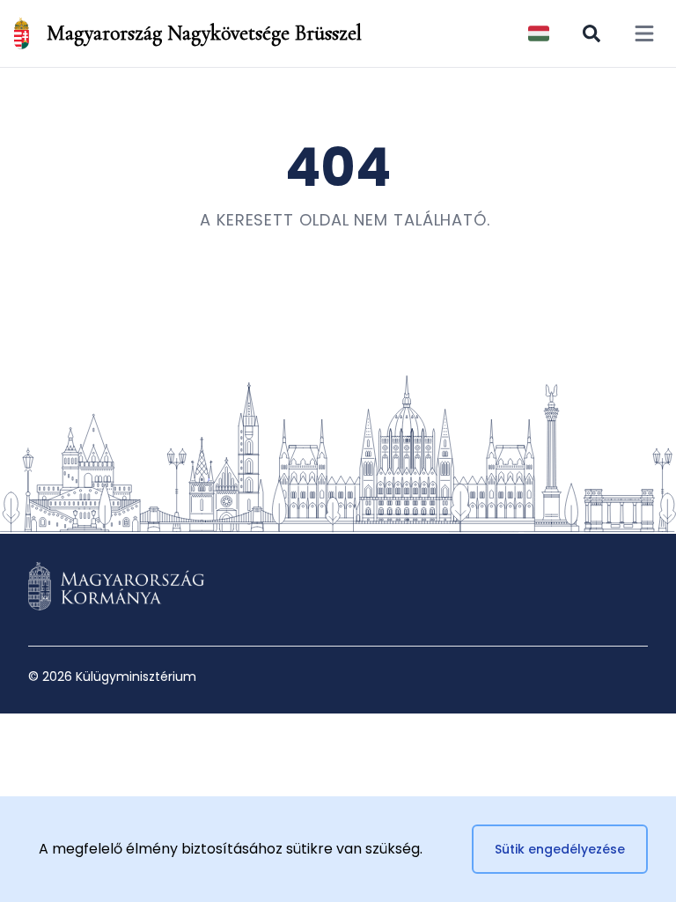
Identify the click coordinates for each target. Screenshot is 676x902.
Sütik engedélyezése (560, 849)
